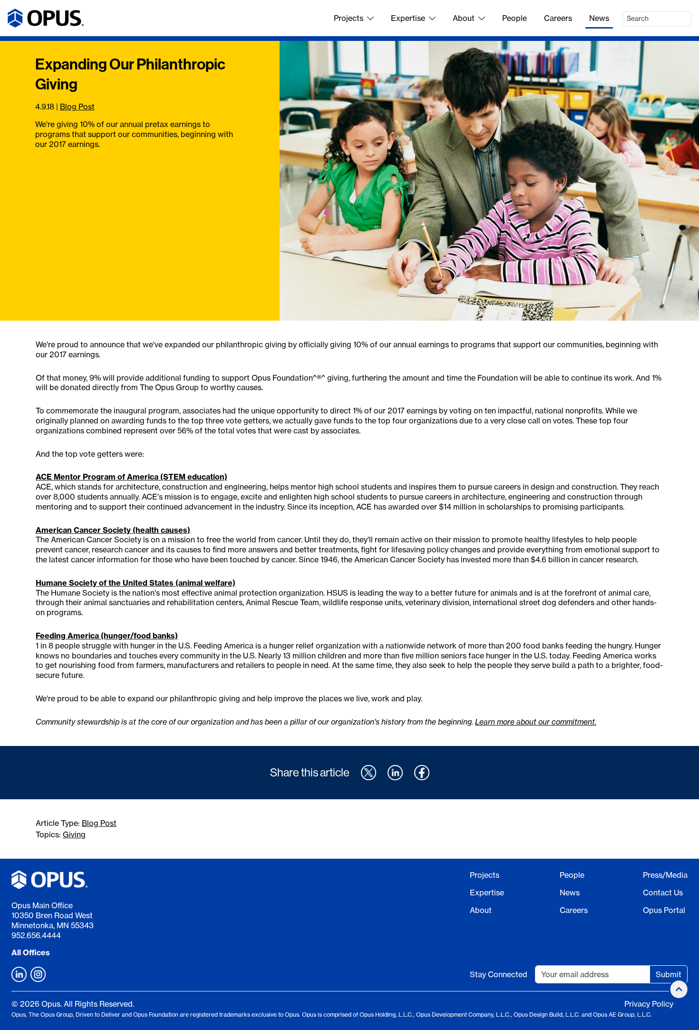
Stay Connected (498, 974)
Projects (348, 18)
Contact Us (663, 892)
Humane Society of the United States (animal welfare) (135, 583)
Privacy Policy (648, 1004)
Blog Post (77, 106)
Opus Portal (664, 910)
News (599, 18)
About (464, 18)
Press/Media (665, 875)
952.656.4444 (36, 935)
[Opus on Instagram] (38, 974)
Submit (668, 974)
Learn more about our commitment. (535, 721)
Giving (74, 834)
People (514, 18)
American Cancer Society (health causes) (113, 530)
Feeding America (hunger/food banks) (107, 635)
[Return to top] (679, 989)
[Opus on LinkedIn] (19, 974)
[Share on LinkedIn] (395, 772)
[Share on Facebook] (421, 772)
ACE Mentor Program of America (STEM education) (131, 476)
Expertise (408, 18)
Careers (558, 18)
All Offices (30, 952)
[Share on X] (368, 772)
